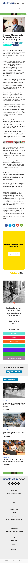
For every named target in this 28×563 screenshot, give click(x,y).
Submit (19, 8)
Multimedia (14, 350)
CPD (14, 537)
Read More (6, 409)
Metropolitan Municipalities (14, 525)
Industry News (14, 346)
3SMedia (5, 42)
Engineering (14, 333)
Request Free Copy (14, 372)
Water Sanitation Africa (14, 493)
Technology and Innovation (14, 358)
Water (20, 42)
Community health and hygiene (14, 531)
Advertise (14, 553)
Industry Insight (14, 341)
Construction (14, 509)
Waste (14, 512)
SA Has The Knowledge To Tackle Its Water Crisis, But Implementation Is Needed (14, 404)
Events (14, 337)
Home (14, 487)
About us (14, 490)
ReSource (14, 497)
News (17, 42)
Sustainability (14, 354)
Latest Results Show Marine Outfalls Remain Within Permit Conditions (14, 460)
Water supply (16, 44)
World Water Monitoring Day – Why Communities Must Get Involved (13, 433)
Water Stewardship (7, 44)
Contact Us (14, 549)
